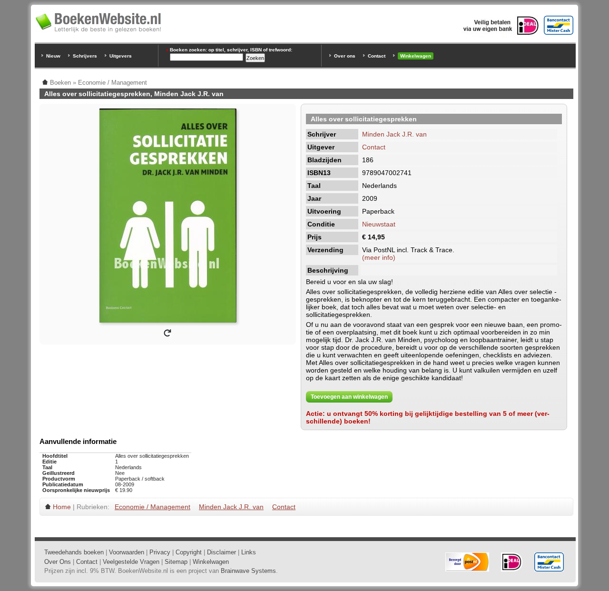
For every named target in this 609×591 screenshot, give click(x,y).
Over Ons (57, 561)
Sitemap (176, 561)
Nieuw (53, 56)
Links (248, 552)
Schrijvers (85, 56)
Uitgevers (120, 56)
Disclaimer (221, 552)
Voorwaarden (126, 552)
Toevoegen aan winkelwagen (349, 397)
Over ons (344, 56)
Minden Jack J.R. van (394, 134)
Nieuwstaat (378, 224)
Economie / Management (152, 507)
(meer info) (378, 257)
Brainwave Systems (248, 570)
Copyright (189, 552)
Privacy (159, 552)
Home (62, 507)
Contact (376, 56)
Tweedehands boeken (74, 552)
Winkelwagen (415, 56)
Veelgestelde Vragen (131, 561)
